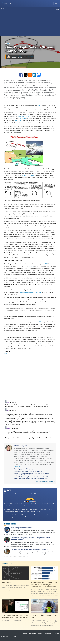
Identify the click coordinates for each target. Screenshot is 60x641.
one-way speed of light (28, 175)
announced (29, 108)
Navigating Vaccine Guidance (21, 528)
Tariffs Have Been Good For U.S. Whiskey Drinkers (29, 549)
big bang (31, 266)
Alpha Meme (29, 56)
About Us (24, 633)
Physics (7, 43)
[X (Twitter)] (3, 9)
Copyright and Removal (35, 633)
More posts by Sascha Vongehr (44, 481)
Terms (57, 633)
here (42, 169)
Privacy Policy (49, 633)
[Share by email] (30, 75)
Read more (17, 466)
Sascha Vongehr (18, 56)
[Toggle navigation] (55, 3)
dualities (39, 322)
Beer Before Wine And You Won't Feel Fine (44, 616)
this (41, 343)
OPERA (40, 105)
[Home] (7, 3)
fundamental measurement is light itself (29, 292)
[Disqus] (30, 376)
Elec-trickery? (7, 582)
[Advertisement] (30, 23)
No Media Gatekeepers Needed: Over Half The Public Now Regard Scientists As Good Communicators (44, 584)
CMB (46, 264)
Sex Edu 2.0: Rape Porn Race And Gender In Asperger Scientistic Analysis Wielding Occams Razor (32, 474)
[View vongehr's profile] (8, 56)
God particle (22, 118)
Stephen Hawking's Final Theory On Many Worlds (28, 471)
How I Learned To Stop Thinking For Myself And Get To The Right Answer (15, 616)
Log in (57, 9)
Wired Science (18, 120)
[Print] (39, 75)
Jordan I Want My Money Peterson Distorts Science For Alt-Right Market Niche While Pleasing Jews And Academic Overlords (32, 477)
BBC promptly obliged (24, 116)
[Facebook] (1, 9)
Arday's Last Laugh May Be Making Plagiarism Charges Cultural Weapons (31, 538)
